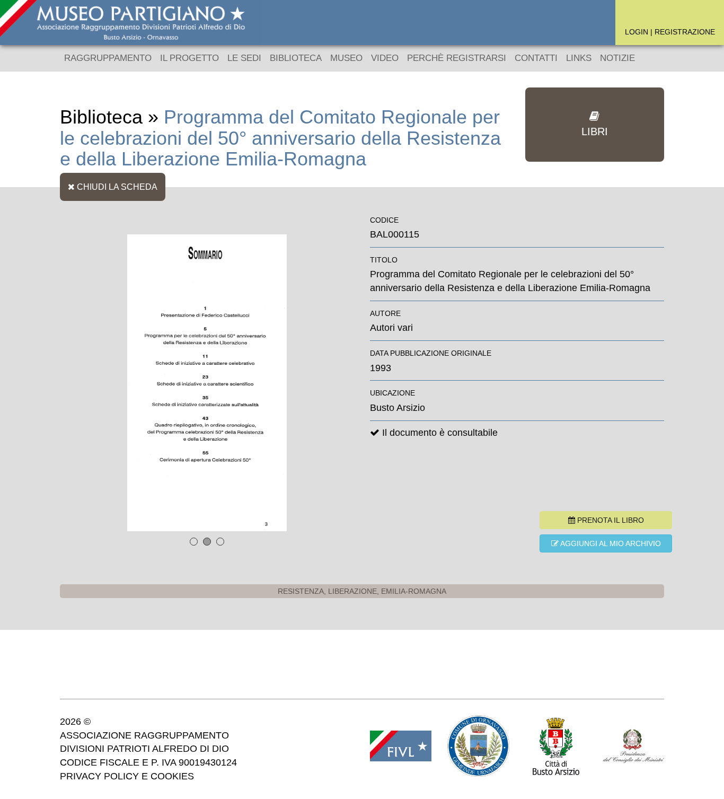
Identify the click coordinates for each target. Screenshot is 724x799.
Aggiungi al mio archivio (610, 543)
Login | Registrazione (670, 32)
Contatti (536, 58)
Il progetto (189, 58)
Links (578, 58)
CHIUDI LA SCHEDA (116, 186)
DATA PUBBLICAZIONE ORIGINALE (430, 353)
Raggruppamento (108, 58)
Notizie (617, 58)
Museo (346, 58)
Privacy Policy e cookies (127, 776)
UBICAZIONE (392, 393)
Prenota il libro (609, 520)
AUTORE (385, 313)
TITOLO (384, 260)
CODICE (384, 220)
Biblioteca (296, 58)
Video (385, 58)
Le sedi (244, 58)
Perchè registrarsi (456, 58)
